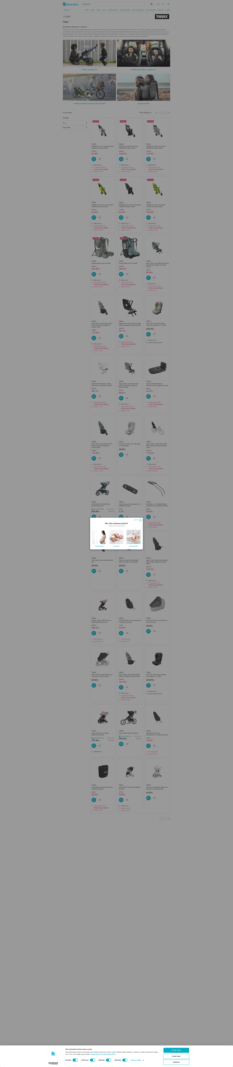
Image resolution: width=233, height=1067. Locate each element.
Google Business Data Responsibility (103, 1054)
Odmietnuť (176, 1062)
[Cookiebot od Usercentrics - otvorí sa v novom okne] (53, 1063)
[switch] (92, 1060)
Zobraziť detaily (136, 1060)
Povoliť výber (176, 1056)
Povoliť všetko (176, 1050)
